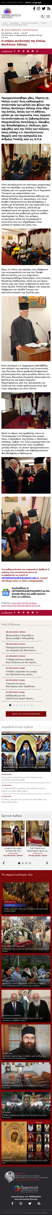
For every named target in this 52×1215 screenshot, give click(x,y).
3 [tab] (17, 705)
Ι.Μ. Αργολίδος (8, 981)
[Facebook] (34, 8)
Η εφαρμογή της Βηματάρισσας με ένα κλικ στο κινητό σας (25, 1162)
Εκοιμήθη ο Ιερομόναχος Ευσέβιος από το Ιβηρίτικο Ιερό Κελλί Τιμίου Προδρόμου (24, 1057)
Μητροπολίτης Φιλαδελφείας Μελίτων (20, 606)
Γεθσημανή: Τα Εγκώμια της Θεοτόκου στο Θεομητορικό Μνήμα (25, 950)
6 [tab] (28, 705)
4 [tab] (21, 705)
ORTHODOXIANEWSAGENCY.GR (18, 578)
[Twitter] (43, 8)
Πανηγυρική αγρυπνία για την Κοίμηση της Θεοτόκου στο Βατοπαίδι (26, 910)
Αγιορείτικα (10, 905)
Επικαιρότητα (8, 1083)
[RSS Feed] (49, 8)
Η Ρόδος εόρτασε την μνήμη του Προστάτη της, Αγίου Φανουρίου (24, 1116)
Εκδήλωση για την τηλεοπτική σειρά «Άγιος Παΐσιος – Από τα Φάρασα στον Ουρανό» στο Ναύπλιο (24, 985)
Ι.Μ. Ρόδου (6, 1112)
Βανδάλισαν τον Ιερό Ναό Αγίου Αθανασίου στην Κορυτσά (22, 1087)
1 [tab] (10, 705)
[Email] (33, 51)
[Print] (28, 51)
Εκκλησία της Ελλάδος (11, 1015)
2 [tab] (14, 705)
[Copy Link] (23, 51)
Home (5, 23)
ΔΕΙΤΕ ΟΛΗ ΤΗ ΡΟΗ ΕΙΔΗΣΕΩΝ (26, 714)
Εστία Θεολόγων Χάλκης (23, 603)
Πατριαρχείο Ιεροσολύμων (13, 946)
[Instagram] (38, 8)
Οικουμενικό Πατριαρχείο (29, 23)
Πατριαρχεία (14, 23)
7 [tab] (32, 705)
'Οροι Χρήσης (42, 1212)
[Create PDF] (37, 51)
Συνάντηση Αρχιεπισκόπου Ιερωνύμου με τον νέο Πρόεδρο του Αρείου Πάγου (22, 1019)
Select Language (33, 3)
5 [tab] (25, 705)
